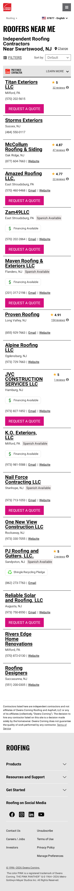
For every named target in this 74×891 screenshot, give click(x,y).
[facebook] (12, 814)
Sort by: (39, 57)
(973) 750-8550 (15, 612)
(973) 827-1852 (15, 411)
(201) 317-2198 (15, 293)
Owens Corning (7, 7)
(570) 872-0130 (15, 656)
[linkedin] (31, 814)
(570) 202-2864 (15, 239)
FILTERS (15, 57)
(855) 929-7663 (15, 333)
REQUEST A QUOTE (24, 108)
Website (33, 161)
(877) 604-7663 (15, 161)
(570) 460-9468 (15, 190)
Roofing (10, 18)
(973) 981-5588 (15, 464)
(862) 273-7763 (15, 583)
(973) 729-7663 (15, 362)
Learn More (55, 71)
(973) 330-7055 (15, 539)
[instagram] (22, 814)
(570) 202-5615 (15, 99)
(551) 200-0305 (15, 685)
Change (63, 48)
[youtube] (41, 814)
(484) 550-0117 (15, 132)
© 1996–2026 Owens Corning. (23, 867)
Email (32, 190)
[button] (67, 87)
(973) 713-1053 (15, 500)
